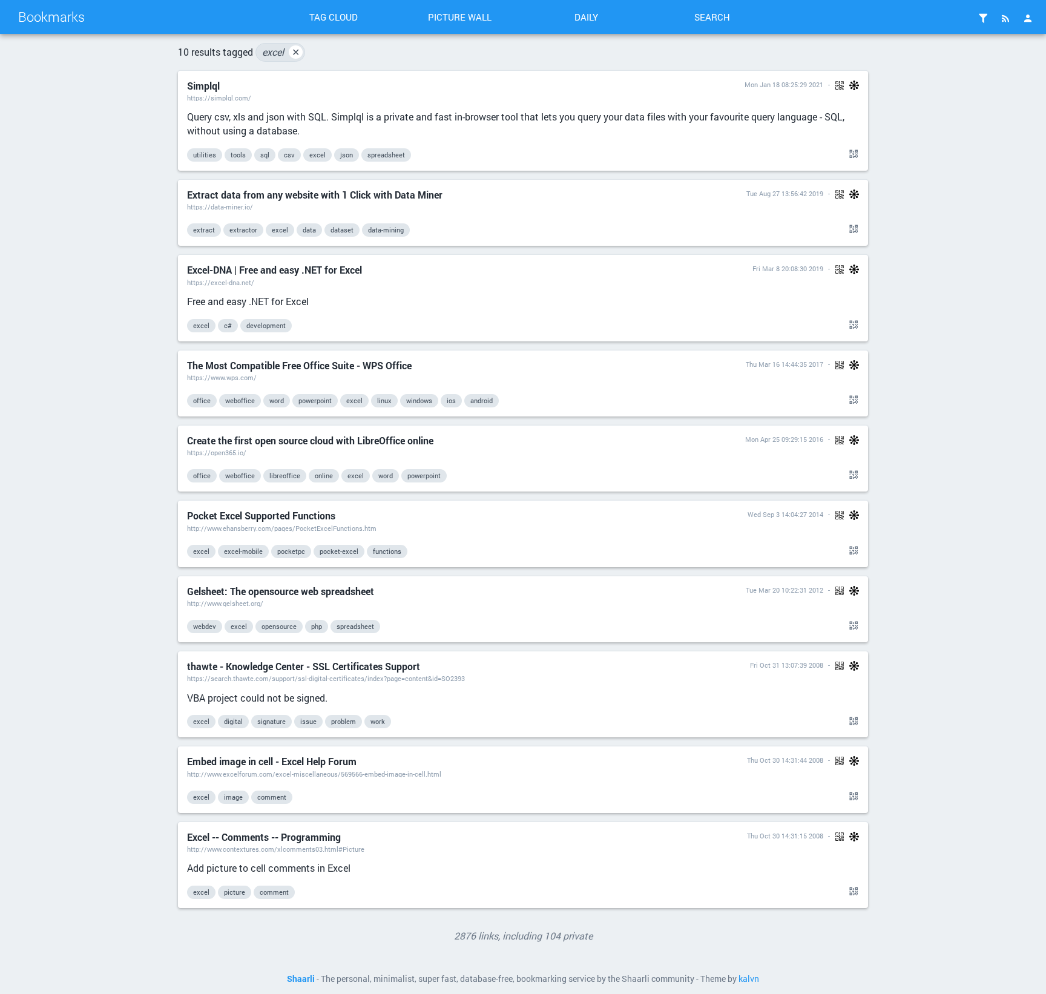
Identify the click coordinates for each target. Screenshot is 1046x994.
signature (271, 721)
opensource (279, 626)
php (316, 626)
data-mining (386, 229)
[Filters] (983, 18)
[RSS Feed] (1005, 18)
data (309, 229)
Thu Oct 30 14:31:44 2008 (785, 760)
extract (204, 229)
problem (343, 721)
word (276, 400)
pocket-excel (339, 551)
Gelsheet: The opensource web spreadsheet (280, 591)
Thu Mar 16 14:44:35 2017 (784, 364)
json (346, 154)
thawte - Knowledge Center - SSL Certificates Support (303, 666)
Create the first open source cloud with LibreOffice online (310, 440)
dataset (342, 229)
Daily (586, 17)
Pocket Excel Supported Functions (261, 515)
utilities (204, 154)
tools (238, 154)
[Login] (1028, 18)
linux (384, 400)
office (202, 400)
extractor (243, 229)
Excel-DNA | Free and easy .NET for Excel (274, 269)
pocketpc (291, 551)
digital (233, 721)
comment (271, 796)
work (377, 721)
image (233, 796)
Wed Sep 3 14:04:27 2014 (785, 514)
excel (281, 51)
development (266, 325)
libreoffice (284, 475)
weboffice (240, 400)
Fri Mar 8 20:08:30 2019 (787, 268)
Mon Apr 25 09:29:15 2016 (784, 439)
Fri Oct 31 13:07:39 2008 (786, 665)
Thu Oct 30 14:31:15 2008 (785, 835)
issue (308, 721)
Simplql (203, 85)
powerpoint (315, 400)
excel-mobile (243, 551)
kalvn (748, 978)
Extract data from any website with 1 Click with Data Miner (314, 194)
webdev (204, 626)
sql (264, 154)
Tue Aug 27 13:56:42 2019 (784, 193)
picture (234, 892)
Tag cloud (333, 17)
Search (712, 17)
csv (289, 154)
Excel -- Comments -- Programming (264, 837)
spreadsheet (386, 154)
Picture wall (460, 17)
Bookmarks (51, 16)
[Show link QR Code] (851, 154)
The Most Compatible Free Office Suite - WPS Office (299, 365)
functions (387, 551)
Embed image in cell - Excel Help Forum (272, 761)
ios (451, 400)
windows (419, 400)
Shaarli (301, 978)
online (324, 475)
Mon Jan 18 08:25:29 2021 (784, 84)
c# (228, 325)
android (481, 400)
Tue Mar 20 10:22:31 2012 (784, 589)
